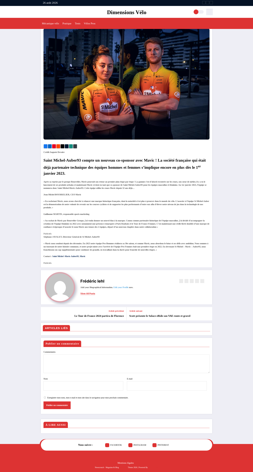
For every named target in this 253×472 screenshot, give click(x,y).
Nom (45, 379)
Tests (77, 23)
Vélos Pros (89, 23)
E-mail (129, 379)
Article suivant (135, 311)
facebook (116, 445)
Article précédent (116, 311)
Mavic (82, 256)
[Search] (209, 12)
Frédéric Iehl (92, 281)
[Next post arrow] (208, 314)
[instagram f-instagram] (207, 2)
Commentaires (49, 352)
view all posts (87, 293)
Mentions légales (126, 463)
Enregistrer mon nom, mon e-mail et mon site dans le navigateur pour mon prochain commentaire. (87, 398)
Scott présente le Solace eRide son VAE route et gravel (159, 315)
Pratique (66, 23)
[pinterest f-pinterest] (211, 2)
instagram (139, 445)
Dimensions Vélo (126, 12)
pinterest (163, 445)
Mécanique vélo (50, 23)
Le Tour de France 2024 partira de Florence (99, 315)
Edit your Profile (120, 287)
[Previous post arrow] (44, 314)
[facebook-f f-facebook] (203, 2)
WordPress (123, 467)
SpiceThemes (153, 467)
